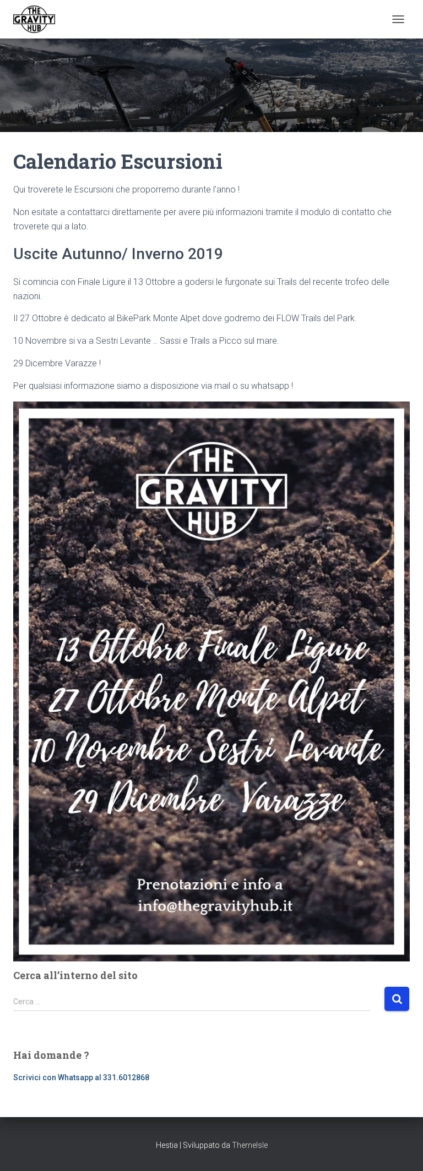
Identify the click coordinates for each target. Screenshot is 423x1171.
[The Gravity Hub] (38, 19)
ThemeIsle (250, 1145)
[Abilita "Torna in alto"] (401, 1149)
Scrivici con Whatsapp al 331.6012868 (81, 1077)
